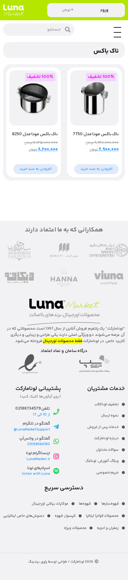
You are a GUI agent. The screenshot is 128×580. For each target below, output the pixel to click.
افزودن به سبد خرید (96, 169)
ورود (104, 10)
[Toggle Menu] (117, 37)
